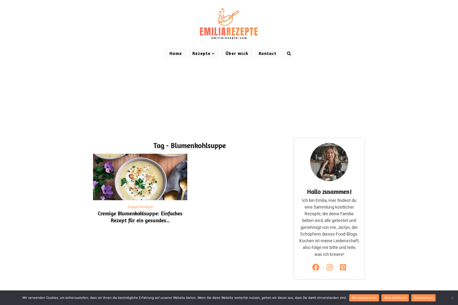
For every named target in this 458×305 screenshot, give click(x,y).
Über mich (237, 53)
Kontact (267, 53)
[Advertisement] (229, 94)
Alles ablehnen (395, 298)
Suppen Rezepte (140, 207)
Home (176, 53)
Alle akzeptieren (364, 298)
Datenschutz (423, 298)
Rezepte (202, 53)
